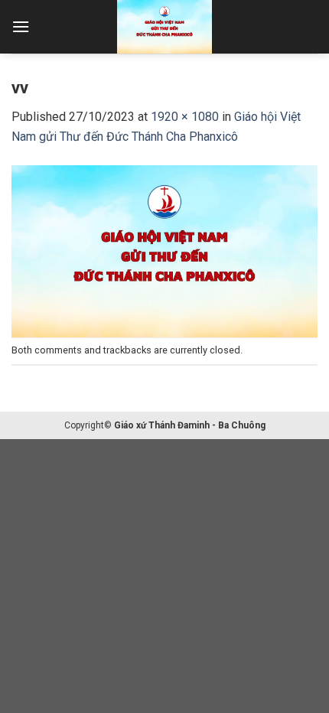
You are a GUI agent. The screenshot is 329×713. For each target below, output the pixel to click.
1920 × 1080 (185, 116)
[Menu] (20, 26)
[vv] (164, 250)
